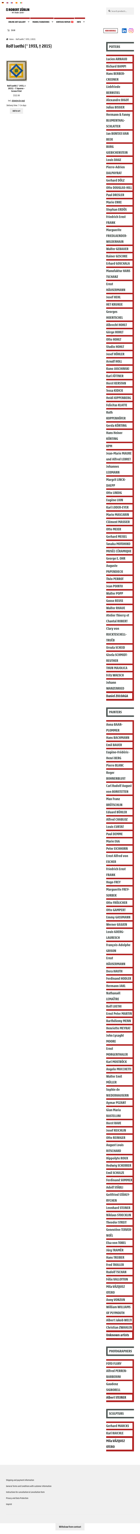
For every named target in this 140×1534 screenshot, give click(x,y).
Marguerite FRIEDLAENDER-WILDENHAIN (116, 236)
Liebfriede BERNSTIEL (113, 89)
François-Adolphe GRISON (118, 948)
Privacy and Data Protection (17, 1498)
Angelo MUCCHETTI (118, 1069)
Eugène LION (114, 500)
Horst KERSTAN (116, 383)
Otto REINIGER (115, 1137)
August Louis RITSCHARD (115, 1148)
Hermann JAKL (116, 986)
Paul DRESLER (115, 195)
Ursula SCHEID (115, 647)
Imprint (9, 1504)
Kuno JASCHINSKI (117, 368)
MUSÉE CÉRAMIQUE (118, 551)
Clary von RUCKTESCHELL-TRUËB (116, 634)
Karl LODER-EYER (117, 507)
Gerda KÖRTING (116, 425)
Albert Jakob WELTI (119, 1320)
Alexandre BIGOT (117, 100)
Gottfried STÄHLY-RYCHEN (118, 1197)
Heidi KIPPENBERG (118, 398)
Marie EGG (113, 841)
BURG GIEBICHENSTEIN (117, 149)
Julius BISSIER (115, 107)
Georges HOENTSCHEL (114, 314)
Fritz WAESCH (115, 675)
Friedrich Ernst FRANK (116, 219)
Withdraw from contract (70, 1526)
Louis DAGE (113, 160)
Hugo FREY (113, 882)
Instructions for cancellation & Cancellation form (25, 1492)
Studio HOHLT (115, 346)
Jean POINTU (114, 586)
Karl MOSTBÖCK (116, 1061)
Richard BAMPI (116, 66)
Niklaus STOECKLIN (118, 1215)
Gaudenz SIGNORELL (113, 1387)
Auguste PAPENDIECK (114, 568)
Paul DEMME (114, 834)
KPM (109, 446)
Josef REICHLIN (116, 1130)
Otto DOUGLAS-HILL (119, 187)
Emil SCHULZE (115, 1172)
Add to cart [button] (16, 111)
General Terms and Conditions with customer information (28, 1486)
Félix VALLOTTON (117, 1279)
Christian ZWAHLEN (119, 1327)
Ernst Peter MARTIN (119, 1013)
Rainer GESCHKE (116, 256)
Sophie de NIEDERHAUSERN (117, 1092)
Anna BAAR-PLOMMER (114, 727)
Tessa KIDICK (114, 390)
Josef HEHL (113, 297)
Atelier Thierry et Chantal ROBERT (117, 618)
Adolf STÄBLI (114, 1187)
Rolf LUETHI (114, 1006)
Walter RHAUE (115, 608)
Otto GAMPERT (116, 910)
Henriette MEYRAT (118, 1028)
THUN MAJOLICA (116, 668)
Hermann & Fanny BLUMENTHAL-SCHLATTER (118, 120)
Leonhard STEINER (118, 1207)
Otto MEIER (113, 529)
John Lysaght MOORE (115, 1038)
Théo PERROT (114, 579)
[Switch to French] (12, 2)
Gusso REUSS (114, 600)
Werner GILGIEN (116, 924)
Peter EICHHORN (117, 848)
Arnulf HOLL (114, 361)
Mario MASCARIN (117, 514)
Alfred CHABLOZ (117, 819)
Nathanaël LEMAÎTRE (113, 996)
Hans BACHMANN (117, 737)
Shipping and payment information (20, 1480)
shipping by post (18, 100)
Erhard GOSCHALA (118, 263)
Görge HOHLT (114, 332)
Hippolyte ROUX (117, 1158)
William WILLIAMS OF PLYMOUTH (118, 1310)
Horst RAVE (113, 1123)
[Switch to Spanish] (16, 2)
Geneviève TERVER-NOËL (119, 1232)
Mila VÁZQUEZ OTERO (115, 1289)
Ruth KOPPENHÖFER (116, 415)
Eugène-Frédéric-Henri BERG (117, 755)
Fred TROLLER (115, 1264)
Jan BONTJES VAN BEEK (117, 136)
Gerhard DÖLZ (115, 180)
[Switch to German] (3, 2)
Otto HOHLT (113, 339)
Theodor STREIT (116, 1222)
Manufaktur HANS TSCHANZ (118, 274)
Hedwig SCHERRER (118, 1165)
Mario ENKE (114, 202)
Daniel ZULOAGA (117, 696)
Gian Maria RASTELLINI (113, 1113)
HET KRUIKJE (114, 304)
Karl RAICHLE (114, 1433)
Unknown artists (117, 1335)
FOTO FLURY (113, 1363)
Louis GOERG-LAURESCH (115, 935)
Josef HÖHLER (115, 354)
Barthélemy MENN (118, 1021)
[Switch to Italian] (21, 2)
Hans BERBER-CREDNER (115, 76)
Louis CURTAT (115, 826)
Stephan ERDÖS (116, 209)
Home (11, 39)
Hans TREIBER (115, 1257)
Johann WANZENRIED (115, 685)
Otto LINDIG (114, 492)
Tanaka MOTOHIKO (118, 544)
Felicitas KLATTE (116, 405)
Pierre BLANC (115, 765)
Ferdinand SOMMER (119, 1180)
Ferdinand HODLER (118, 978)
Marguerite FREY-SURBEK (117, 892)
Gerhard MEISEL (116, 536)
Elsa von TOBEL (116, 1242)
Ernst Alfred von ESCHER (117, 859)
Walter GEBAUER (117, 249)
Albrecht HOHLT (116, 325)
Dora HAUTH (114, 971)
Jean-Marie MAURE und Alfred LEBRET (119, 456)
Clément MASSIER (118, 522)
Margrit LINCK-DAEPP (116, 482)
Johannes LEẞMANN (113, 469)
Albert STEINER (116, 1397)
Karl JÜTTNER (114, 376)
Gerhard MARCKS (117, 1426)
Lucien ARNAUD (116, 59)
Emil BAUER (114, 745)
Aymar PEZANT (116, 1102)
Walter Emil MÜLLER (114, 1079)
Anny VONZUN (115, 1299)
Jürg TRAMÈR (114, 1250)
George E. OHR (115, 558)
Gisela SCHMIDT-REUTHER (117, 658)
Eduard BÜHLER (116, 812)
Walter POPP (114, 593)
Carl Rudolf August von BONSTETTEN (119, 788)
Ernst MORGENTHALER (117, 1051)
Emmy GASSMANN (118, 917)
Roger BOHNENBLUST (115, 775)
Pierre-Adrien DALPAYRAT (115, 170)
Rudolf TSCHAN (116, 1272)
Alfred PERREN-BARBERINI (116, 1374)
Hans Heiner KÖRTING (114, 436)
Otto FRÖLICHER (116, 902)
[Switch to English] (7, 2)
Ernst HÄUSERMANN (115, 287)
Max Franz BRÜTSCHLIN (114, 802)
